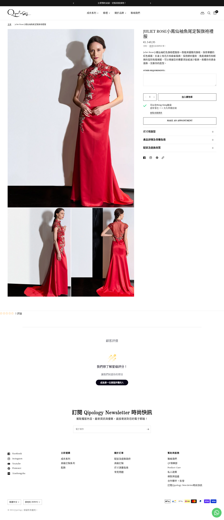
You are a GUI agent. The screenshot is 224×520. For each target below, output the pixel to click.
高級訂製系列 (68, 463)
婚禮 (105, 13)
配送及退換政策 (152, 148)
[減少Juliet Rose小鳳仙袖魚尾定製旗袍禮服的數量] (145, 97)
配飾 (63, 467)
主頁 (9, 24)
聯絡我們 (135, 13)
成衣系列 (91, 13)
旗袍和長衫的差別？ (112, 3)
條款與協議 (173, 476)
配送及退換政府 (122, 459)
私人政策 (172, 472)
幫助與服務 (173, 453)
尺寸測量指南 (121, 467)
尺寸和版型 (149, 132)
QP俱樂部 (173, 463)
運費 (151, 46)
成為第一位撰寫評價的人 (112, 382)
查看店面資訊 (156, 113)
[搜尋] (209, 13)
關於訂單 (119, 453)
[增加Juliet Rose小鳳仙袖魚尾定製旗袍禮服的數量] (154, 97)
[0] (214, 13)
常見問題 (119, 472)
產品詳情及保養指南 (154, 140)
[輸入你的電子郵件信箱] (148, 429)
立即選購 (65, 453)
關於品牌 (119, 13)
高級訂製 (119, 463)
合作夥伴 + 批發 (176, 481)
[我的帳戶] (202, 13)
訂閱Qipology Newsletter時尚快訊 (185, 485)
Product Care (174, 467)
